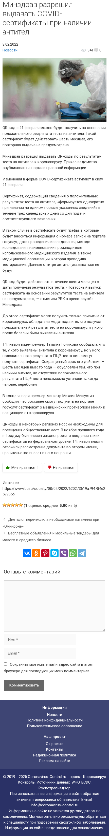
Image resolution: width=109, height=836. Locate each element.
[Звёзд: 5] (21, 505)
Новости (10, 50)
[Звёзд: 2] (9, 505)
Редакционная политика (54, 755)
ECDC (86, 782)
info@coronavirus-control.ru (54, 805)
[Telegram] (82, 553)
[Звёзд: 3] (13, 505)
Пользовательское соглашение (54, 726)
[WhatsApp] (73, 553)
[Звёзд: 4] (17, 505)
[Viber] (64, 553)
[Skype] (54, 553)
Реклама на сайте (54, 760)
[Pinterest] (45, 553)
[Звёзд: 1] (5, 505)
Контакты (54, 749)
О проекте (54, 743)
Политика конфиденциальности (54, 720)
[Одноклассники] (36, 553)
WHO (75, 782)
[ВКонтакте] (27, 553)
